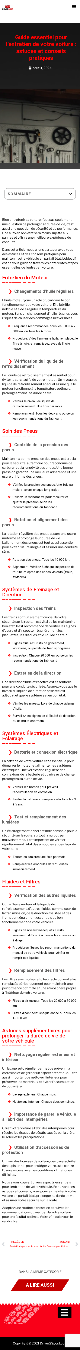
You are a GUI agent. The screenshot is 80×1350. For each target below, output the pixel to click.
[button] (74, 6)
